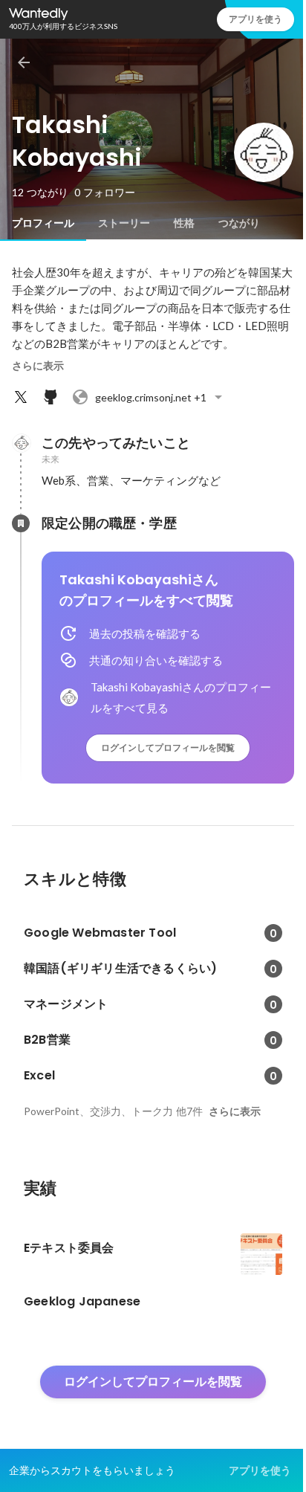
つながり (239, 223)
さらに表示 (38, 365)
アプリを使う (255, 19)
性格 (184, 223)
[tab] (43, 223)
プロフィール (43, 223)
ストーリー (124, 223)
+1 (150, 397)
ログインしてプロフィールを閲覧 (168, 747)
